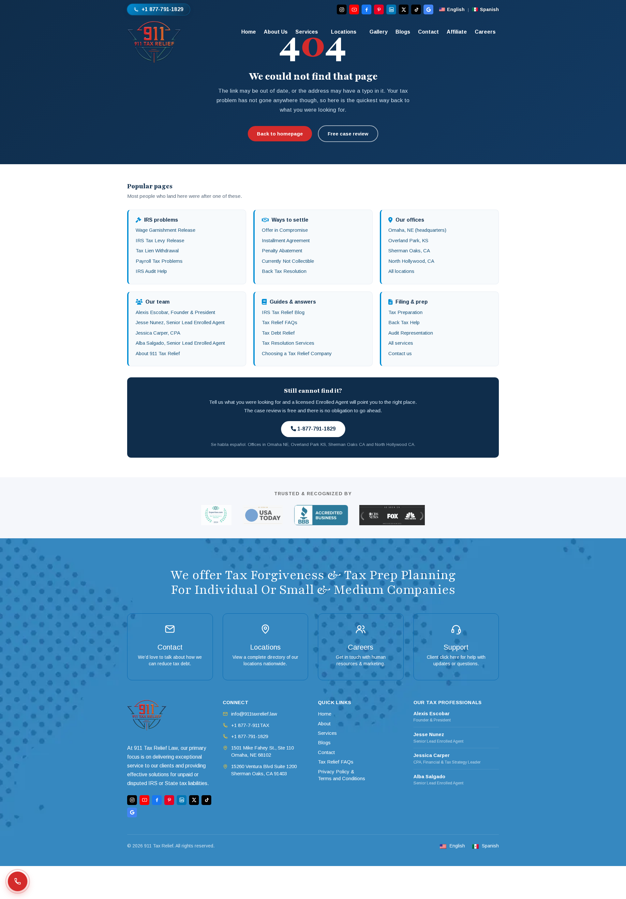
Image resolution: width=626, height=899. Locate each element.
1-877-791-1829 (315, 429)
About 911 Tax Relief (158, 353)
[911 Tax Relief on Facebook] (366, 9)
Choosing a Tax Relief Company (297, 353)
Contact (428, 32)
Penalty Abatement (282, 250)
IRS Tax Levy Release (160, 240)
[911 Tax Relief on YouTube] (354, 9)
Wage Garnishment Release (165, 230)
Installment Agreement (286, 240)
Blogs (402, 32)
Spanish (489, 9)
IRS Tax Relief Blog (283, 312)
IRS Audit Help (151, 271)
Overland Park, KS (408, 240)
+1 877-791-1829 (249, 736)
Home (248, 32)
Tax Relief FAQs (279, 322)
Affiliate (457, 32)
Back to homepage (280, 133)
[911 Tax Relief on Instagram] (342, 9)
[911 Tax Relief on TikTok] (416, 9)
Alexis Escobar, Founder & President (175, 312)
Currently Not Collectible (288, 261)
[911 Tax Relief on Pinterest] (379, 9)
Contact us (400, 353)
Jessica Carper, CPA (158, 333)
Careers (485, 32)
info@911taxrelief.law (254, 714)
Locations (343, 32)
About (324, 723)
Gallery (378, 32)
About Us (276, 32)
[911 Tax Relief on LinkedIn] (391, 9)
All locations (401, 271)
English (456, 9)
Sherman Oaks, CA (409, 250)
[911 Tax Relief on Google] (428, 9)
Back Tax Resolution (284, 271)
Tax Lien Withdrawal (157, 250)
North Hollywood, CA (411, 261)
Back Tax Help (404, 322)
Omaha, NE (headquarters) (417, 230)
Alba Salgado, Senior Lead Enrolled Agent (180, 343)
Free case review (348, 133)
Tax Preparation (405, 312)
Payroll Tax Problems (159, 261)
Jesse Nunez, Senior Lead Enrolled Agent (180, 322)
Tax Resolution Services (288, 343)
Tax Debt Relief (278, 333)
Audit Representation (410, 333)
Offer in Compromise (285, 230)
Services (306, 32)
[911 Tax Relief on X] (404, 9)
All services (400, 343)
